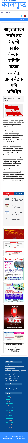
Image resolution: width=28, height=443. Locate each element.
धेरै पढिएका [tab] (19, 193)
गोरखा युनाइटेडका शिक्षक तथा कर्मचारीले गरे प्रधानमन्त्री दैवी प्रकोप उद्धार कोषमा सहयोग (17, 208)
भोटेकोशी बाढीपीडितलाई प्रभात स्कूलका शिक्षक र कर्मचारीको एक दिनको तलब (17, 201)
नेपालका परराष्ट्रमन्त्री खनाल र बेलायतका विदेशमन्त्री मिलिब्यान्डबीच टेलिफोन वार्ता (17, 221)
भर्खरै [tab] (7, 193)
